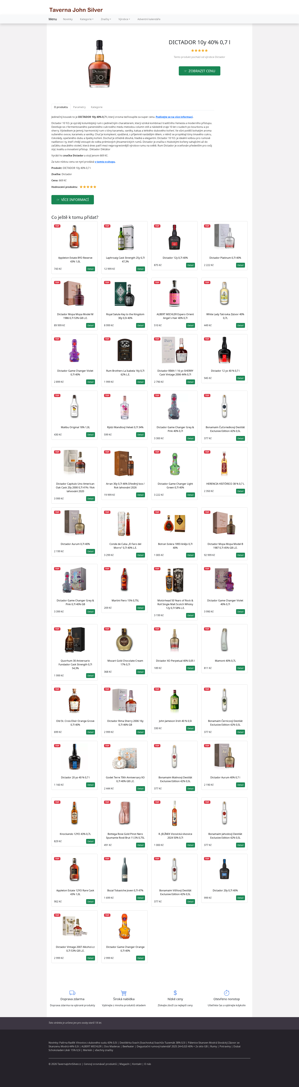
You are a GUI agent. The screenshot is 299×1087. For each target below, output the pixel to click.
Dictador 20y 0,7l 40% (225, 890)
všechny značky (104, 1050)
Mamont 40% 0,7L (225, 660)
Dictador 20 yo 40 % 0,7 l (75, 777)
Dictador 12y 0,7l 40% (175, 257)
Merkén (87, 1050)
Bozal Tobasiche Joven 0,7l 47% (125, 890)
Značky (105, 19)
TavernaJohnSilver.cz (69, 1064)
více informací (75, 199)
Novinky (68, 19)
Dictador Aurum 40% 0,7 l (225, 777)
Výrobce (123, 19)
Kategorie (86, 19)
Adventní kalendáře (149, 19)
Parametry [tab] (79, 107)
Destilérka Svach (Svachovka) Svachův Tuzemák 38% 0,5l (152, 1042)
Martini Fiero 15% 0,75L (125, 600)
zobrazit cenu (202, 70)
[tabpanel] (132, 153)
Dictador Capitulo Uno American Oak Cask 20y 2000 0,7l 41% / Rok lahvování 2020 (75, 487)
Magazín (124, 1064)
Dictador (220, 57)
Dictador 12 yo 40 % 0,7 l (225, 370)
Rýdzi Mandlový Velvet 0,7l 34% (125, 427)
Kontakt (137, 1064)
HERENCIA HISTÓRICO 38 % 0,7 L (225, 483)
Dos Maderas (112, 1046)
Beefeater (128, 1046)
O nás (147, 1064)
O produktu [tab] (61, 107)
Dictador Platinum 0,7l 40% (225, 257)
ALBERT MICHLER (91, 1046)
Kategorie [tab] (96, 107)
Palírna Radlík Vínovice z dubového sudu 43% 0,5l (88, 1042)
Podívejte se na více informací (174, 117)
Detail (91, 268)
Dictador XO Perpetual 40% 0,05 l (175, 660)
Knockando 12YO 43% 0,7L (75, 834)
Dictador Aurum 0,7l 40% (75, 544)
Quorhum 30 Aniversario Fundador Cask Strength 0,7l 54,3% (75, 664)
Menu (53, 19)
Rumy (213, 1046)
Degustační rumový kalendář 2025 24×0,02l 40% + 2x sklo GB (172, 1046)
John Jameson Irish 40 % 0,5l (175, 721)
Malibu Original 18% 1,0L (75, 427)
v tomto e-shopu (105, 161)
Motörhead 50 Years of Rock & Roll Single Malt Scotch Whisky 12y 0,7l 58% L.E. (175, 604)
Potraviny (225, 1046)
